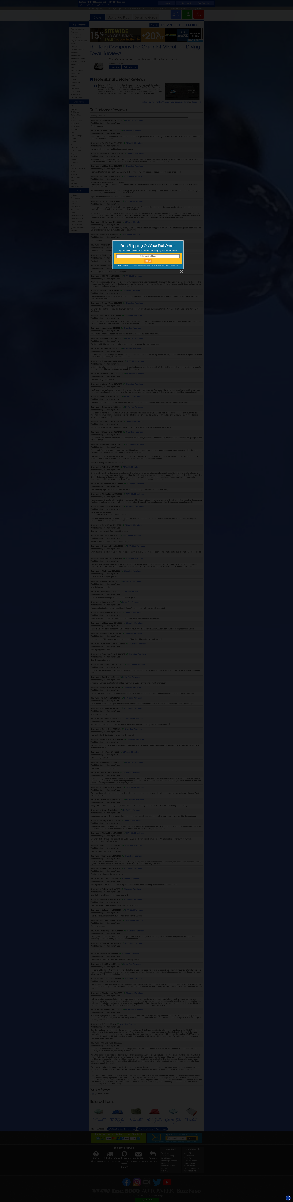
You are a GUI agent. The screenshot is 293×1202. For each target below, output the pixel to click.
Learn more (174, 266)
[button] (288, 1198)
